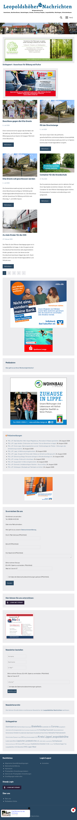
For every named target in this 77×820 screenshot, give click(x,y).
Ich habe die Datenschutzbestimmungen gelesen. (25, 686)
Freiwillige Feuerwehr (46, 730)
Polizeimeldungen (14, 435)
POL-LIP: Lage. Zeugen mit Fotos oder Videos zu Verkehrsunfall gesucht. (31, 454)
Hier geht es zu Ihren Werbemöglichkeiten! (20, 368)
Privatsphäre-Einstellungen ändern (16, 771)
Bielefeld (36, 726)
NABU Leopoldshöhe (47, 741)
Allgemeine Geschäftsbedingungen (16, 763)
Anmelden (45, 763)
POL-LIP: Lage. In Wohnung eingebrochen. (22, 451)
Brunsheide (44, 727)
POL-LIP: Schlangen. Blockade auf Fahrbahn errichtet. (25, 467)
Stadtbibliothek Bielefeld (38, 744)
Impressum (8, 768)
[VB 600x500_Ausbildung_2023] (38, 500)
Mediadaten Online (11, 801)
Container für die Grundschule (53, 174)
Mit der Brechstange (49, 125)
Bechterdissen (21, 727)
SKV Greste (18, 744)
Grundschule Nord (39, 733)
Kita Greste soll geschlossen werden (19, 178)
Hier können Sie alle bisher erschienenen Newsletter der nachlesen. (37, 710)
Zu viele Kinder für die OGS (14, 235)
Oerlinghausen (57, 741)
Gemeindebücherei (58, 730)
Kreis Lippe (44, 736)
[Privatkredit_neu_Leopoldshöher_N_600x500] (38, 351)
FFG (38, 730)
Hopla (19, 737)
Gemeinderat (9, 733)
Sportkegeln (27, 744)
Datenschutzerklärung (12, 766)
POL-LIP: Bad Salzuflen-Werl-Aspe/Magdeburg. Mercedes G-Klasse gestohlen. (33, 441)
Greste (16, 733)
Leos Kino (12, 741)
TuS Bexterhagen (58, 744)
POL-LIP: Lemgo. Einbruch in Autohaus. (21, 459)
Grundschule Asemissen (26, 733)
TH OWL (48, 744)
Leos (7, 741)
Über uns (8, 798)
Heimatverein (61, 733)
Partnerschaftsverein (10, 744)
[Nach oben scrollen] (73, 816)
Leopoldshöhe (59, 736)
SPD (23, 744)
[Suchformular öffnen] (61, 17)
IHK (22, 737)
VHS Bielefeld (18, 747)
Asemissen (10, 727)
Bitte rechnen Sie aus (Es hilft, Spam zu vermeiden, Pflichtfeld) (19, 565)
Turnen (51, 744)
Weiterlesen (7, 145)
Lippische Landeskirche (26, 741)
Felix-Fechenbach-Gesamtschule (29, 730)
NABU (41, 741)
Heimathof (52, 733)
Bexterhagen (28, 727)
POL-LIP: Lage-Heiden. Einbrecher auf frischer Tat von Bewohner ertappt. (32, 443)
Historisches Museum (12, 737)
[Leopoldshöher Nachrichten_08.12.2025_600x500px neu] (38, 424)
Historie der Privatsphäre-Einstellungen (18, 774)
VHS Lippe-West (30, 747)
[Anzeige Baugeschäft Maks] (20, 638)
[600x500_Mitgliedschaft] (38, 327)
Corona (55, 726)
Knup (25, 737)
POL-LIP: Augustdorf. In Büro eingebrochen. (22, 462)
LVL (38, 741)
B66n (15, 727)
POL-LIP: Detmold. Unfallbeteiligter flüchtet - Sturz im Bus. (27, 464)
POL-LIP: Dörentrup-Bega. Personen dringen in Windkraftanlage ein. (30, 456)
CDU (49, 727)
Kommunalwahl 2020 (32, 737)
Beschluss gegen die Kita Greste (17, 121)
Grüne (46, 733)
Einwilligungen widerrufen (13, 776)
